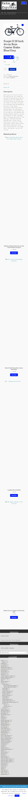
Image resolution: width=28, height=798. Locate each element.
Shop (5, 12)
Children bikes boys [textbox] (14, 652)
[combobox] (14, 653)
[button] (23, 25)
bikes (8, 77)
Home (2, 12)
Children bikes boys (12, 12)
